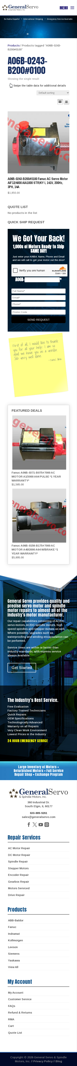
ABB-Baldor (15, 920)
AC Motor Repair (19, 848)
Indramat (14, 933)
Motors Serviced (19, 888)
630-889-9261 (38, 813)
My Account (15, 992)
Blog (59, 1061)
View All (13, 967)
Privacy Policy (43, 1061)
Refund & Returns (20, 1012)
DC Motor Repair (19, 854)
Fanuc (12, 927)
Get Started (22, 668)
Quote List (15, 1032)
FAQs (11, 1006)
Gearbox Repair (18, 881)
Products (14, 45)
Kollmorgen (15, 940)
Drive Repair (16, 895)
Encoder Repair (18, 874)
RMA (11, 1019)
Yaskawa (14, 960)
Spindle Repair (18, 861)
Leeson (13, 947)
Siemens (13, 953)
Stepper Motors (18, 868)
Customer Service (20, 999)
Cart (11, 1025)
